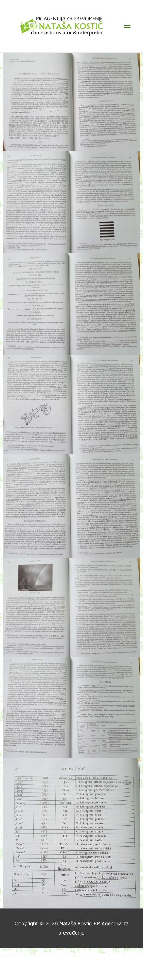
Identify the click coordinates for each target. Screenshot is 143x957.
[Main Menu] (127, 26)
